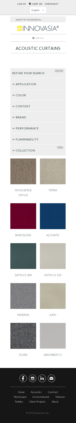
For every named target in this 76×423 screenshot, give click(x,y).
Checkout (51, 3)
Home (21, 392)
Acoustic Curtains (38, 48)
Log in (22, 3)
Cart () (37, 3)
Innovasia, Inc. (42, 412)
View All (59, 70)
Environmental (41, 396)
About (55, 401)
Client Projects (37, 401)
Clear (60, 147)
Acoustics (36, 392)
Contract (53, 392)
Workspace (20, 396)
